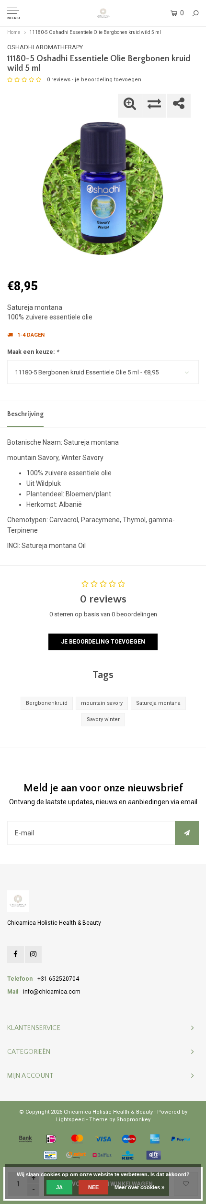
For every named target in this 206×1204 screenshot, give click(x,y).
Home (13, 32)
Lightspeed (70, 1119)
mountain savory (102, 703)
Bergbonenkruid (47, 703)
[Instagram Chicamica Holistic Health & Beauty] (33, 954)
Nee (93, 1187)
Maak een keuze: (32, 352)
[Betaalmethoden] (25, 1139)
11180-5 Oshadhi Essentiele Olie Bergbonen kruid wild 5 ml (95, 32)
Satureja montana (158, 703)
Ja (59, 1187)
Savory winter (103, 719)
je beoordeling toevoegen (108, 80)
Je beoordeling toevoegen (103, 641)
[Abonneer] (187, 833)
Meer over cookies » (139, 1187)
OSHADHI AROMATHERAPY (45, 47)
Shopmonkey (133, 1119)
